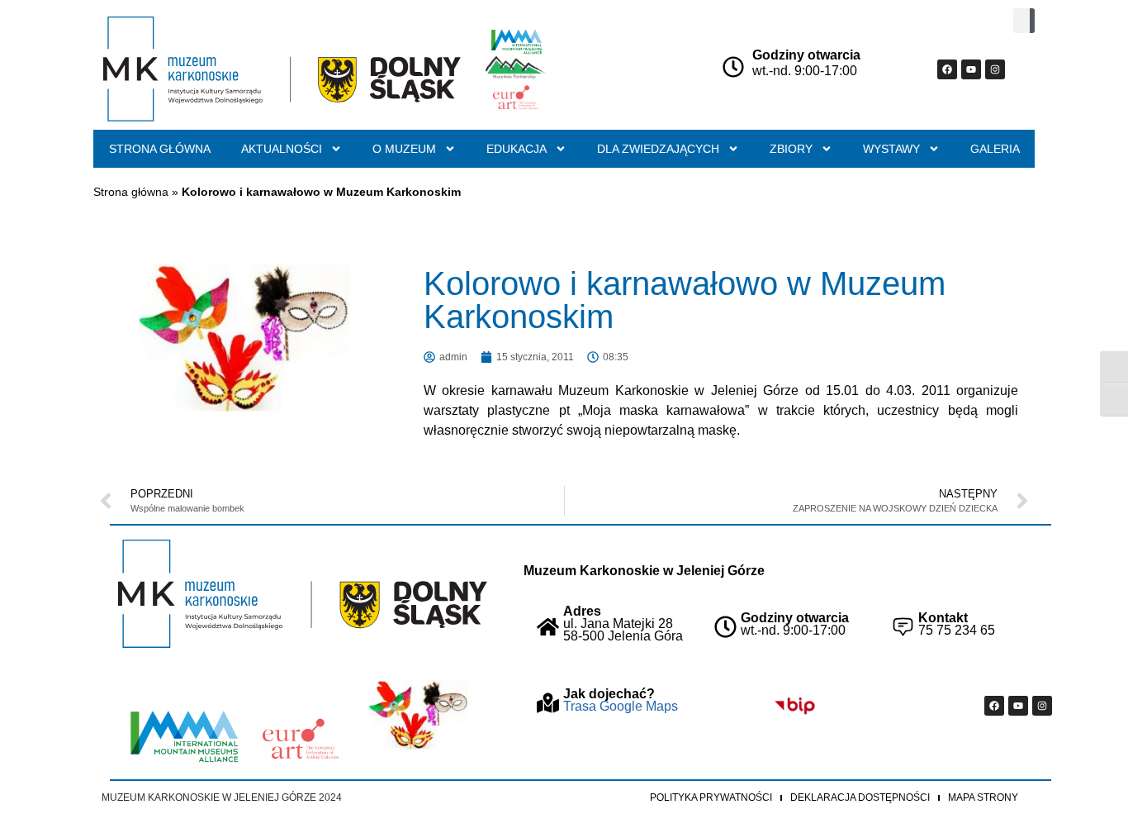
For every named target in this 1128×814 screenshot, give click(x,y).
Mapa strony (983, 797)
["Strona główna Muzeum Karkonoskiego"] (302, 594)
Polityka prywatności (711, 797)
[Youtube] (971, 69)
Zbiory (791, 148)
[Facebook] (947, 69)
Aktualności (281, 148)
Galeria (995, 148)
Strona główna (160, 148)
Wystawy (891, 148)
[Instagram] (995, 69)
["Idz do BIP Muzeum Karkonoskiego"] (795, 705)
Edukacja (516, 148)
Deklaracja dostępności (860, 797)
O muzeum (404, 148)
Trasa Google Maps (620, 706)
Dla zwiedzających (658, 148)
